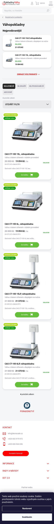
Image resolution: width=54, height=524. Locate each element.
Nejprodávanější (36, 86)
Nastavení (27, 508)
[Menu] (50, 3)
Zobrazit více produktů (27, 74)
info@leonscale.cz (15, 433)
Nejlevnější (9, 86)
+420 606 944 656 (15, 444)
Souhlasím (27, 517)
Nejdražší (21, 86)
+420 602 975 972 (15, 439)
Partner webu (27, 487)
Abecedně (8, 92)
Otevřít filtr (12, 104)
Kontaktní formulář (16, 453)
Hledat (48, 10)
